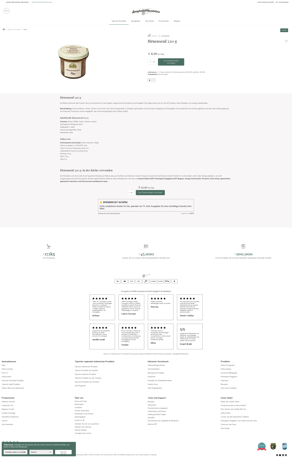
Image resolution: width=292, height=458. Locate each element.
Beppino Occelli (8, 409)
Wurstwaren (6, 377)
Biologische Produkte (156, 373)
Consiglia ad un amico (83, 433)
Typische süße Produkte (11, 384)
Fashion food (153, 384)
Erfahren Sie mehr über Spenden (109, 213)
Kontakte (151, 417)
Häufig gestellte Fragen (157, 414)
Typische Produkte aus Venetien (87, 382)
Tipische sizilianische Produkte (86, 366)
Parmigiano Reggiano (229, 377)
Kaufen (284, 30)
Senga (154, 36)
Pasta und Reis (7, 369)
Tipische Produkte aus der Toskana (88, 378)
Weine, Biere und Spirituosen (13, 388)
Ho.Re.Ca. (79, 420)
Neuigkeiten (135, 21)
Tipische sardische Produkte (85, 374)
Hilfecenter (152, 405)
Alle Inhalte (225, 428)
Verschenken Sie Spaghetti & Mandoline (163, 421)
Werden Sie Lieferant (83, 427)
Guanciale (224, 380)
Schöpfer (78, 407)
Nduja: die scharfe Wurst (230, 402)
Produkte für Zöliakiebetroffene (160, 380)
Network (151, 424)
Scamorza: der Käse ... (229, 424)
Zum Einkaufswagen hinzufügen (171, 62)
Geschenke (149, 21)
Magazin (177, 21)
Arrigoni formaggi (8, 413)
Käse (3, 365)
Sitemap (154, 455)
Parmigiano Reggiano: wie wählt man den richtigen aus (239, 421)
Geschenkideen (154, 369)
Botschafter (79, 404)
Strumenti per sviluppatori (158, 408)
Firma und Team (81, 401)
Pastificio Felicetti (8, 402)
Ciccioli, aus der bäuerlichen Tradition (235, 417)
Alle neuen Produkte (229, 388)
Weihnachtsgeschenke (156, 365)
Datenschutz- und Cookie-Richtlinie (137, 455)
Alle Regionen (80, 386)
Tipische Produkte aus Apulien (86, 370)
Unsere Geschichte (82, 411)
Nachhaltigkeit (80, 417)
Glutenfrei (151, 377)
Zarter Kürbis (226, 413)
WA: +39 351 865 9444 (282, 2)
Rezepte (151, 402)
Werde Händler (81, 430)
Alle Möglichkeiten (155, 388)
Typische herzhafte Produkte (13, 380)
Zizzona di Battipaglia (229, 373)
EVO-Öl (5, 373)
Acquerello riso (7, 405)
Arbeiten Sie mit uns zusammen (87, 424)
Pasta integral (226, 369)
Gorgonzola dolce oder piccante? (233, 405)
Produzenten (164, 21)
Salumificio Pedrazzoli (10, 417)
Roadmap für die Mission (84, 414)
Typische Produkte (119, 21)
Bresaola (224, 384)
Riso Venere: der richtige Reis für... (234, 409)
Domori (4, 421)
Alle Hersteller (7, 424)
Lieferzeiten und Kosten (157, 411)
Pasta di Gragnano (228, 365)
